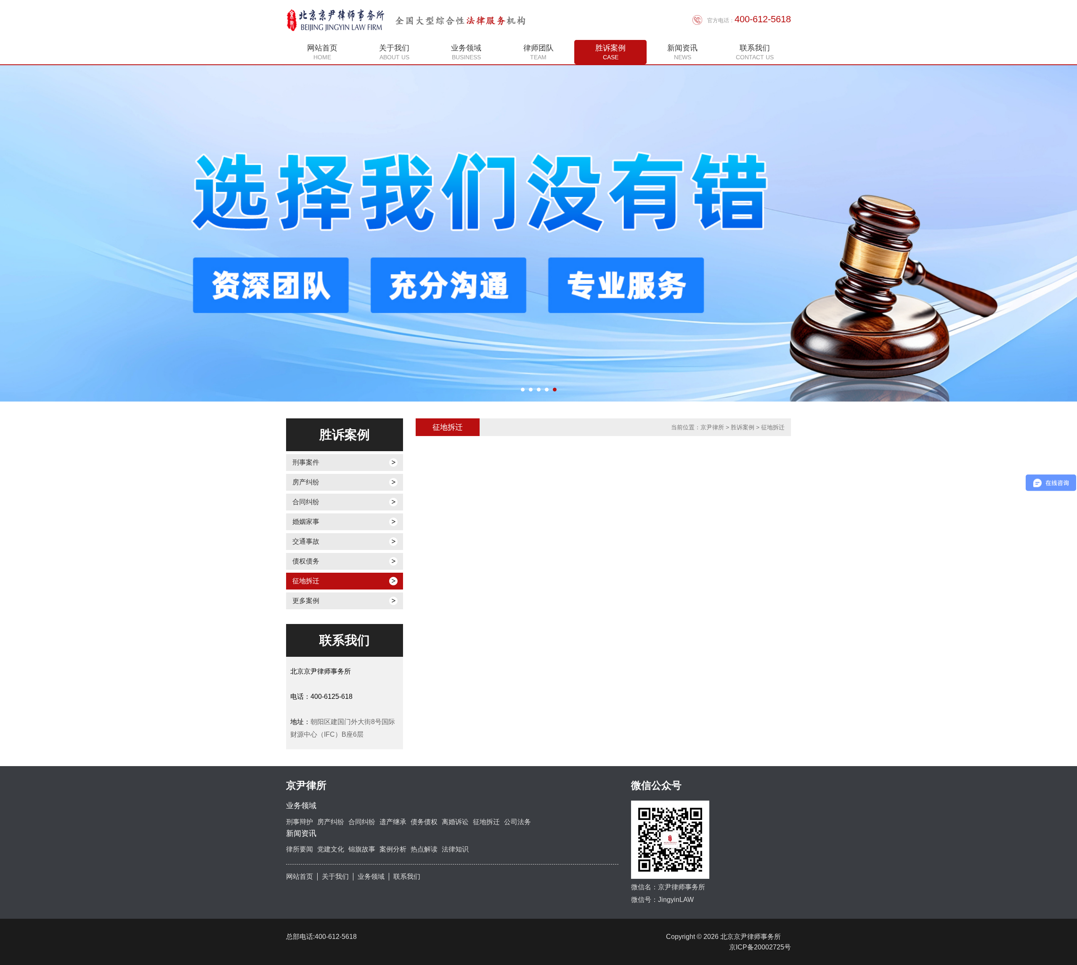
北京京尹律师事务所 (754, 936)
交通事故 (305, 541)
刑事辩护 (299, 821)
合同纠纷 (305, 501)
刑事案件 (305, 462)
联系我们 (406, 876)
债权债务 (305, 561)
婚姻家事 (305, 521)
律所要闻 (299, 849)
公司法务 (517, 821)
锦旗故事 (361, 849)
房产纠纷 (305, 482)
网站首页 (299, 876)
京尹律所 (712, 427)
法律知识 (455, 849)
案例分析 (392, 849)
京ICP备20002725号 (760, 947)
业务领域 (371, 876)
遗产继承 (392, 821)
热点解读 (424, 849)
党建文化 (330, 849)
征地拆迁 (305, 580)
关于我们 (335, 876)
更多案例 (305, 600)
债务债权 (424, 821)
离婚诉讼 (455, 821)
